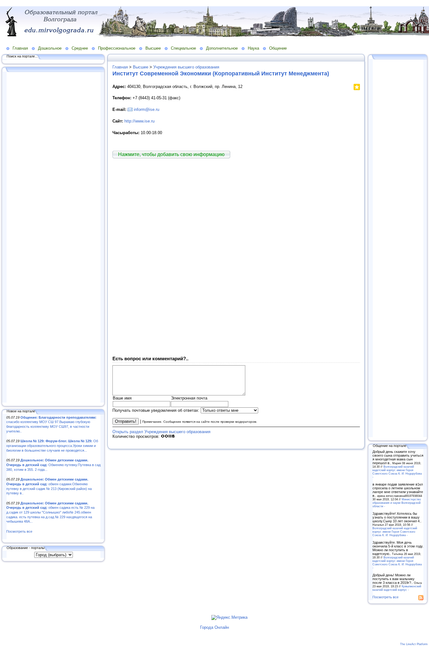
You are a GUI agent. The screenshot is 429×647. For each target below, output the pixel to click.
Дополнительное (222, 48)
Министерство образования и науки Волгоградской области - (396, 502)
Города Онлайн (214, 627)
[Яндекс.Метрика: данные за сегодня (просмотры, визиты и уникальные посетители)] (229, 617)
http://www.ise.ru (139, 121)
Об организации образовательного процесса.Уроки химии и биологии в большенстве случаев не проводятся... (52, 445)
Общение (278, 48)
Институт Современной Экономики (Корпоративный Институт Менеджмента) (220, 73)
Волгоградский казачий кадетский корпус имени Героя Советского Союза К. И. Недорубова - (397, 472)
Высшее (153, 48)
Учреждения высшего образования (186, 67)
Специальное (183, 48)
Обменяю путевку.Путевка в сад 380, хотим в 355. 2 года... (53, 464)
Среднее (80, 48)
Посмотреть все (19, 531)
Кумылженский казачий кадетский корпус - (396, 587)
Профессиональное (116, 48)
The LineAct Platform (414, 644)
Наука (253, 48)
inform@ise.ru (146, 109)
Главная (20, 48)
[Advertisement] (53, 238)
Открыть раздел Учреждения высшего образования (161, 431)
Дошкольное (50, 48)
